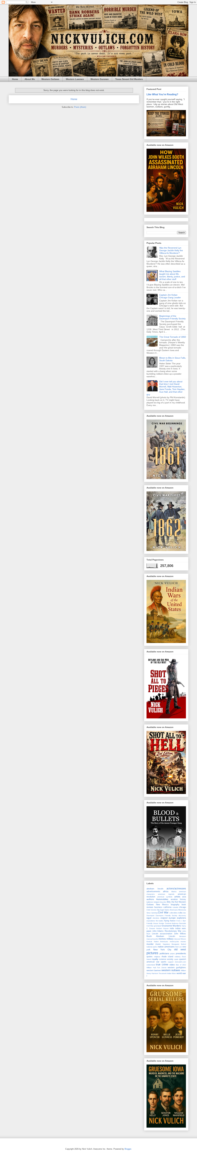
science (162, 959)
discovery (182, 915)
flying (166, 921)
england (164, 918)
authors (150, 899)
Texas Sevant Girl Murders (129, 79)
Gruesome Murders (171, 925)
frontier (161, 923)
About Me (30, 79)
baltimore (150, 902)
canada (175, 907)
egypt (149, 918)
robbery (178, 957)
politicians (164, 953)
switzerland (151, 965)
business (158, 907)
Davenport (150, 915)
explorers (181, 918)
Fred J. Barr (181, 921)
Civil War (163, 912)
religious (157, 957)
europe (172, 918)
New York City (162, 949)
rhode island (167, 957)
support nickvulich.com (177, 962)
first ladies (160, 921)
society (170, 959)
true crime (162, 964)
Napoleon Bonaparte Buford (174, 944)
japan (149, 931)
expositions (151, 921)
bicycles (163, 902)
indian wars (180, 928)
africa (165, 891)
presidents (181, 953)
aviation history (178, 899)
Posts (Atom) (80, 107)
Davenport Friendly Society (166, 915)
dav (184, 913)
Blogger (128, 1149)
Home (15, 79)
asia (184, 897)
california (167, 907)
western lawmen (154, 970)
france (172, 921)
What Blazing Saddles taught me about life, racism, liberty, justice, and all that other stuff (172, 275)
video (172, 964)
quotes (150, 957)
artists (177, 896)
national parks (152, 947)
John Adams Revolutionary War (166, 931)
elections (156, 918)
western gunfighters (177, 967)
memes (162, 939)
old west (180, 949)
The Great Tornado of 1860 (172, 337)
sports (163, 962)
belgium (157, 902)
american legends (166, 894)
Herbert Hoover (162, 928)
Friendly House (152, 923)
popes (172, 953)
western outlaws (170, 970)
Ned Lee (178, 947)
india (172, 928)
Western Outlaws (50, 79)
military (170, 939)
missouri (177, 939)
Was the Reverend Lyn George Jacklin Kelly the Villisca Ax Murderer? (171, 250)
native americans (166, 946)
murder (150, 944)
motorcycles (174, 941)
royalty (155, 959)
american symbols (165, 897)
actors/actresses (176, 888)
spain (176, 959)
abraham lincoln (155, 889)
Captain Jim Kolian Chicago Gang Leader (170, 296)
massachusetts (152, 939)
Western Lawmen (75, 79)
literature (182, 936)
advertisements (153, 891)
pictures (152, 953)
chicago (182, 907)
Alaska (173, 891)
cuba (180, 913)
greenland (157, 926)
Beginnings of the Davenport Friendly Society (172, 317)
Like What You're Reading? (162, 94)
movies (183, 941)
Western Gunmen (99, 79)
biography (175, 905)
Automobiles (162, 899)
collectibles (173, 913)
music (158, 944)
